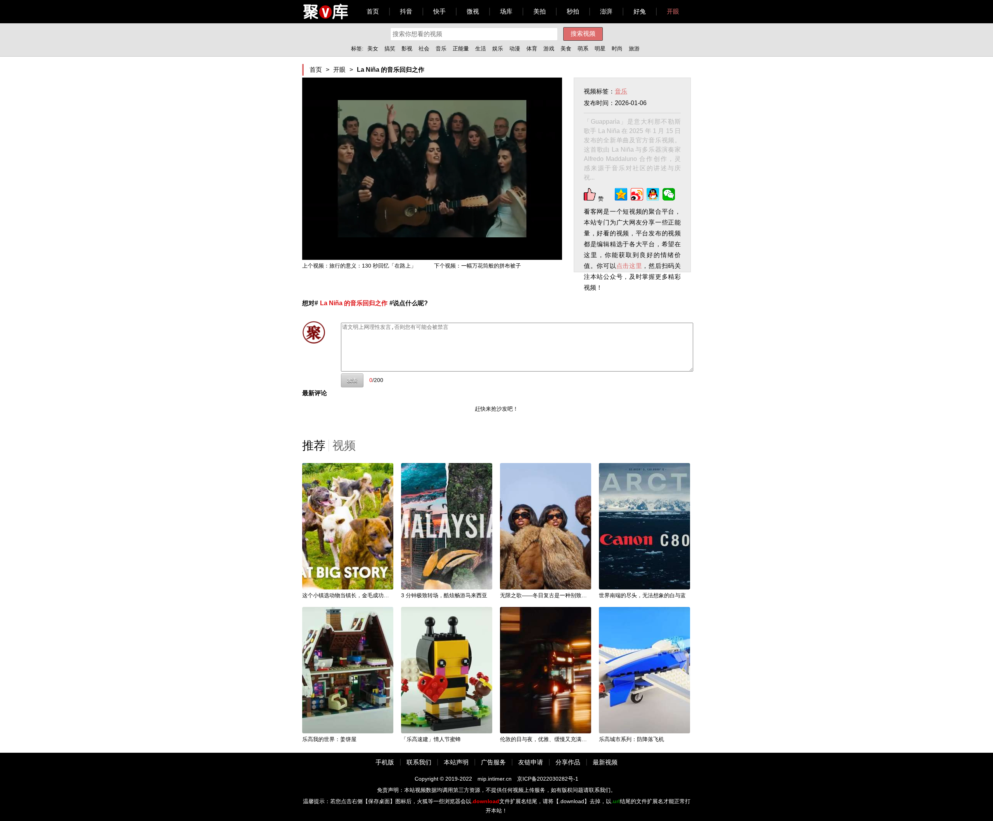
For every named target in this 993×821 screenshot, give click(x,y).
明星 (600, 48)
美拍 (539, 11)
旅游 (634, 48)
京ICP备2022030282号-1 (547, 779)
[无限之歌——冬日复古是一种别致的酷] (545, 526)
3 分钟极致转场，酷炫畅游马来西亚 (444, 595)
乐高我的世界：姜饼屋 (329, 739)
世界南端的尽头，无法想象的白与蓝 (642, 595)
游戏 (548, 48)
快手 (439, 11)
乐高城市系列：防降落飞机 (631, 739)
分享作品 (567, 762)
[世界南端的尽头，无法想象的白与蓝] (644, 526)
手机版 (384, 762)
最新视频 (605, 762)
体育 (531, 48)
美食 (566, 48)
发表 (352, 380)
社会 (424, 48)
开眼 (673, 11)
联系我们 (419, 762)
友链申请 (530, 762)
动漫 (514, 48)
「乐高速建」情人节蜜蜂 (431, 739)
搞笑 (389, 48)
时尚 (617, 48)
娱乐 (497, 48)
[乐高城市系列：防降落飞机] (644, 670)
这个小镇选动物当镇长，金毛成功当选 (348, 595)
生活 (480, 48)
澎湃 (606, 11)
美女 (372, 48)
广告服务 (493, 762)
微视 (473, 11)
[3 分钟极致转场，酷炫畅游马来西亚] (446, 526)
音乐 (441, 48)
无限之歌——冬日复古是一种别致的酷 (546, 595)
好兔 (639, 11)
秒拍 (573, 11)
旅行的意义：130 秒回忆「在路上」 (372, 266)
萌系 (583, 48)
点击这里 (629, 266)
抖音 (406, 11)
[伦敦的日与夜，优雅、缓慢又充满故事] (545, 670)
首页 (373, 11)
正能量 (461, 48)
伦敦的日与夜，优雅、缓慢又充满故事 (546, 739)
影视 (406, 48)
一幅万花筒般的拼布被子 (491, 266)
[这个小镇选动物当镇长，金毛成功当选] (347, 526)
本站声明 (456, 762)
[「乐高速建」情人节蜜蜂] (446, 670)
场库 (506, 11)
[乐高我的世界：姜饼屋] (347, 670)
